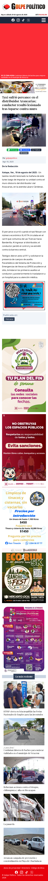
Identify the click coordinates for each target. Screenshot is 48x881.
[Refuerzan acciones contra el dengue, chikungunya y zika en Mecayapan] (24, 770)
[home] (24, 6)
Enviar (25, 153)
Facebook (26, 150)
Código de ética (37, 868)
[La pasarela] (24, 807)
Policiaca (9, 319)
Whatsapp (14, 150)
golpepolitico (11, 158)
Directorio (26, 868)
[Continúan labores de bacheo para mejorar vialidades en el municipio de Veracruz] (24, 731)
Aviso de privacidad (12, 868)
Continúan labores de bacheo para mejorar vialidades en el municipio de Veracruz (23, 74)
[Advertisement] (24, 49)
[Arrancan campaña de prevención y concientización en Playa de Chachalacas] (24, 841)
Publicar (37, 150)
